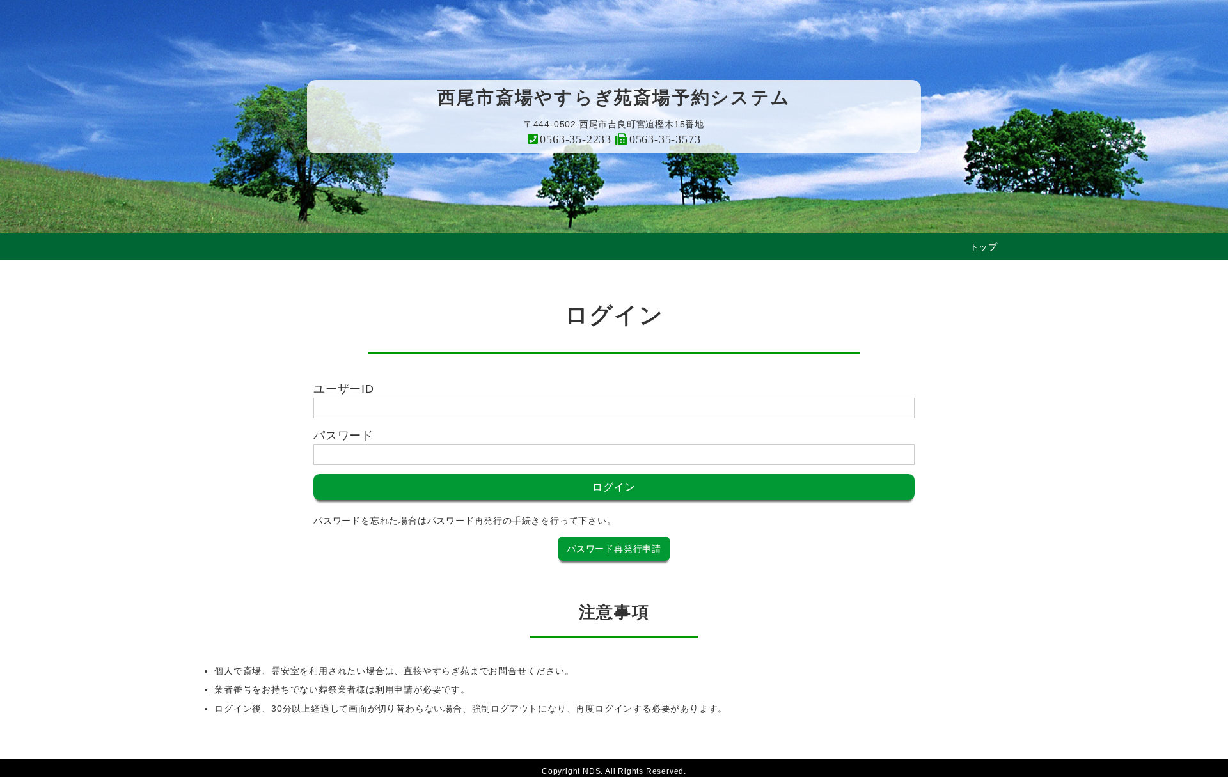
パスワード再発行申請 (614, 549)
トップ (984, 247)
